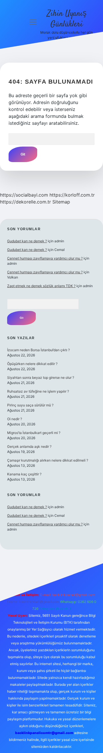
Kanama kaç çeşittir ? (24, 474)
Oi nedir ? (14, 419)
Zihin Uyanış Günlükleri (66, 19)
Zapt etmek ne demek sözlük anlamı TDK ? (41, 286)
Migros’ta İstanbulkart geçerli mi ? (33, 433)
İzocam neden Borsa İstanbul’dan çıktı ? (38, 350)
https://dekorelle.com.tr (25, 202)
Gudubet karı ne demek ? (27, 241)
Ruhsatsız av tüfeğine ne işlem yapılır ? (38, 391)
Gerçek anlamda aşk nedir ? (29, 446)
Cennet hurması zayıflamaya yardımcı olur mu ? (45, 258)
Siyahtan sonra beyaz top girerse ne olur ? (40, 377)
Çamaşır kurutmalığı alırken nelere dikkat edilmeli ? (47, 460)
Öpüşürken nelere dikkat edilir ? (32, 364)
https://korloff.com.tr (72, 195)
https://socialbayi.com (24, 195)
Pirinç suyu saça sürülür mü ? (30, 405)
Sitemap (61, 202)
